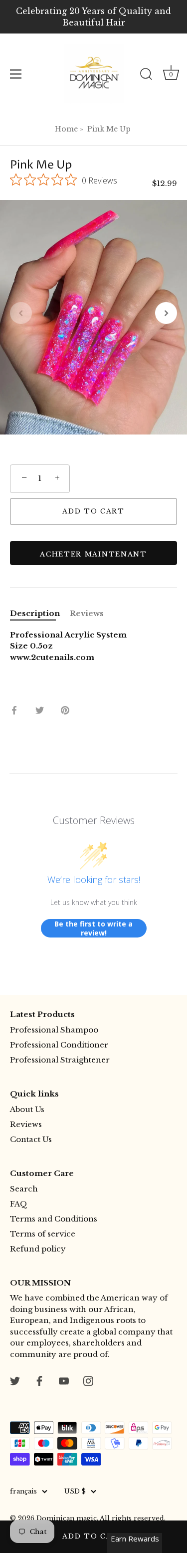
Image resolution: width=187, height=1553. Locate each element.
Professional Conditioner (59, 1045)
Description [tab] (35, 613)
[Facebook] (39, 1380)
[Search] (146, 75)
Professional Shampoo (54, 1029)
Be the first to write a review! (93, 928)
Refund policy (38, 1249)
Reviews (26, 1124)
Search (24, 1189)
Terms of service (42, 1233)
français (23, 1491)
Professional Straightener (60, 1059)
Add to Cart (93, 1536)
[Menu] (16, 74)
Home (66, 129)
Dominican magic (66, 1518)
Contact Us (31, 1139)
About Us (27, 1109)
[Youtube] (64, 1380)
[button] (21, 313)
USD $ (75, 1491)
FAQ (18, 1203)
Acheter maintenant (93, 554)
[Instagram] (88, 1380)
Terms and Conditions (53, 1219)
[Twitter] (15, 1380)
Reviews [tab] (87, 613)
